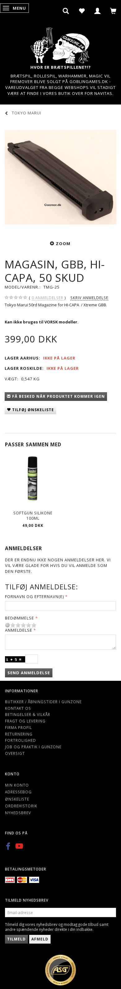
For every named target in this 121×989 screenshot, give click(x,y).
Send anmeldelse (28, 673)
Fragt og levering (25, 720)
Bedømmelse (19, 618)
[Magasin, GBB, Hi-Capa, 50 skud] (60, 177)
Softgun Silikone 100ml (32, 515)
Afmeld (39, 939)
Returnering (19, 733)
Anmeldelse (18, 630)
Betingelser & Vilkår (27, 714)
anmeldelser (47, 297)
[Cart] (113, 11)
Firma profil (18, 727)
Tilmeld (16, 939)
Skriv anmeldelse (89, 297)
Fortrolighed (20, 740)
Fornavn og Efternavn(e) (34, 596)
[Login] (97, 11)
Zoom (63, 243)
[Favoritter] (81, 11)
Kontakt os (18, 708)
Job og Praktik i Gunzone (33, 746)
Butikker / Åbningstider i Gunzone (43, 701)
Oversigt (15, 753)
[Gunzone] (60, 43)
